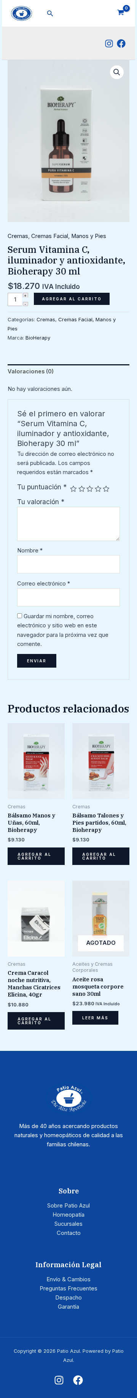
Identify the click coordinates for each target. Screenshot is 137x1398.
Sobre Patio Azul (68, 1205)
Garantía (68, 1306)
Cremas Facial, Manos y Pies (68, 236)
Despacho (68, 1297)
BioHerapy (37, 338)
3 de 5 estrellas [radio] (89, 489)
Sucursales (68, 1223)
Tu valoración (40, 502)
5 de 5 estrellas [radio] (106, 489)
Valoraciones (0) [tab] (31, 371)
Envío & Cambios (68, 1279)
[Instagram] (109, 43)
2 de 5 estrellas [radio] (81, 489)
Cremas (18, 236)
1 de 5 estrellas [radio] (73, 489)
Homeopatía (68, 1214)
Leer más (95, 1018)
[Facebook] (121, 43)
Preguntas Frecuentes (68, 1288)
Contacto (69, 1233)
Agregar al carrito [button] (34, 856)
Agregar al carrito (72, 299)
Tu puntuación (42, 487)
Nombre (30, 550)
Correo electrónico (43, 583)
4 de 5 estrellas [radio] (98, 489)
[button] (50, 13)
